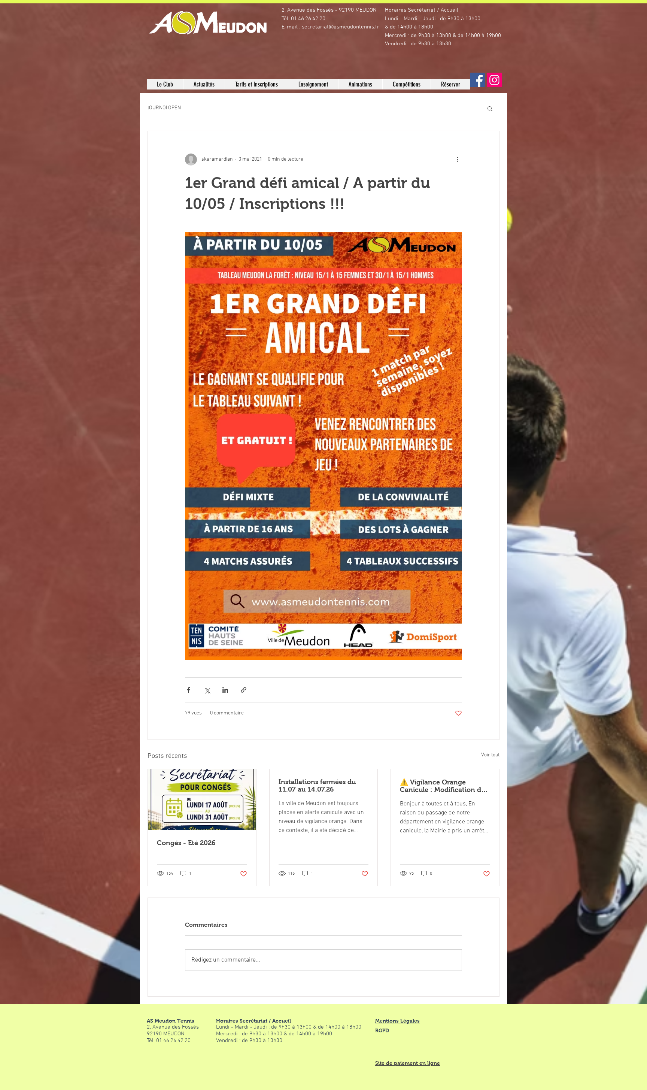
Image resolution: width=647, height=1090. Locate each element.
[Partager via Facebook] (188, 689)
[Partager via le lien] (243, 689)
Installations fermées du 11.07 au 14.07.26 (317, 785)
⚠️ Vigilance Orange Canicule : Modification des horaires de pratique (444, 785)
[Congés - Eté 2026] (202, 799)
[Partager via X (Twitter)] (206, 689)
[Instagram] (494, 80)
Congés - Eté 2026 (186, 843)
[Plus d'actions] (457, 159)
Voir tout (490, 755)
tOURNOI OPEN (164, 108)
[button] (165, 84)
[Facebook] (477, 80)
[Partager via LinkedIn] (225, 689)
